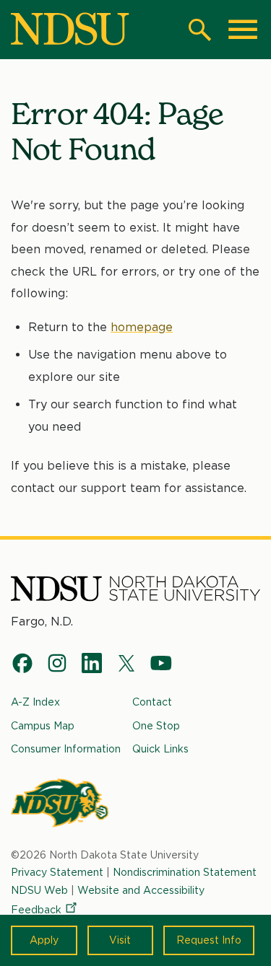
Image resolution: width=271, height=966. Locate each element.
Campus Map (42, 726)
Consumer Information (66, 749)
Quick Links (160, 749)
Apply (44, 940)
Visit (120, 940)
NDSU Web (39, 890)
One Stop (156, 726)
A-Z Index (35, 702)
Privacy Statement (57, 872)
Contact (152, 702)
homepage (142, 327)
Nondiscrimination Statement (185, 872)
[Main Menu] (242, 29)
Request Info (208, 940)
